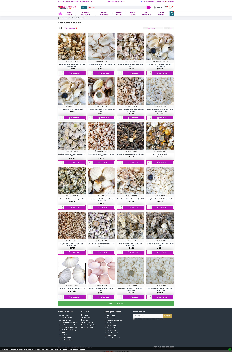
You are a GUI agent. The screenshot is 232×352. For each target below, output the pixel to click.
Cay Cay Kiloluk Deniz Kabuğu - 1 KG (160, 199)
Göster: (167, 28)
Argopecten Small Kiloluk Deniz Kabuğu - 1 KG (101, 110)
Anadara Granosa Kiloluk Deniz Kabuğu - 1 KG (101, 65)
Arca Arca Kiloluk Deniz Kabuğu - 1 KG (71, 109)
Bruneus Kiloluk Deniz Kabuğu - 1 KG (72, 199)
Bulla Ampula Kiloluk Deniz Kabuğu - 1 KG (130, 199)
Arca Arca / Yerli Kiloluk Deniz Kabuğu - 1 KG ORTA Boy (160, 65)
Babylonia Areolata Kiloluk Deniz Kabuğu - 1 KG (101, 155)
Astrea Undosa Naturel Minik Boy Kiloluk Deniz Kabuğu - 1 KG (160, 110)
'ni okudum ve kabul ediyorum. (149, 319)
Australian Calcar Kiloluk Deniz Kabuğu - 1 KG (71, 155)
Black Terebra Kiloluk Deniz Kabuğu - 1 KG (130, 154)
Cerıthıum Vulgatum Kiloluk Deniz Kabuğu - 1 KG (160, 244)
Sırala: (145, 28)
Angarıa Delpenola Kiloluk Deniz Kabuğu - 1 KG (130, 65)
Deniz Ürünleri (66, 18)
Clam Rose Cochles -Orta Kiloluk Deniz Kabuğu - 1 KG (130, 289)
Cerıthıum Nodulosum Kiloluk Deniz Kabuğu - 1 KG (130, 244)
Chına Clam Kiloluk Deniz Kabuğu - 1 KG (72, 288)
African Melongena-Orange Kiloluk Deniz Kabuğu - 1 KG (72, 65)
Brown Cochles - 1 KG (160, 154)
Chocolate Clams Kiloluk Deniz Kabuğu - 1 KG (101, 289)
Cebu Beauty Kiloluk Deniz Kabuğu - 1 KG (101, 244)
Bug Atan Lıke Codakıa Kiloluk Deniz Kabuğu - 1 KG (101, 200)
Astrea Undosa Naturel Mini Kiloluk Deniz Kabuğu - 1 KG (131, 110)
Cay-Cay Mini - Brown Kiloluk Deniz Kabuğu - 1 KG (71, 244)
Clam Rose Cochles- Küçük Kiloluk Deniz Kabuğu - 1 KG (160, 289)
